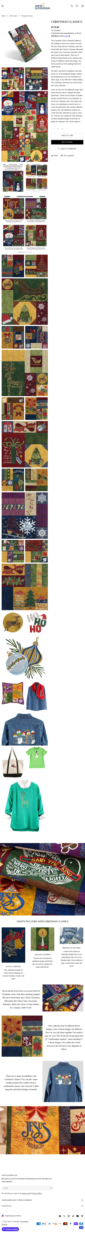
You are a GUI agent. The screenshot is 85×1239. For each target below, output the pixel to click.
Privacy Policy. (37, 1193)
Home (3, 16)
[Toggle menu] (2, 6)
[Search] (72, 6)
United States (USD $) (13, 1216)
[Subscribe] (51, 1188)
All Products (13, 16)
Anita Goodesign (13, 1221)
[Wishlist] (77, 6)
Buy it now (67, 142)
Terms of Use (26, 1193)
